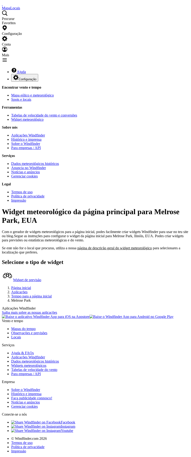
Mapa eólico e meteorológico (32, 95)
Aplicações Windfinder (28, 135)
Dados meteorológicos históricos (35, 164)
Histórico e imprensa (26, 139)
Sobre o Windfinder (25, 144)
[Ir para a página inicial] (2, 4)
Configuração (27, 79)
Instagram (68, 426)
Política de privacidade (27, 196)
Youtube (67, 431)
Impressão (18, 200)
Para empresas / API (26, 148)
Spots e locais (21, 99)
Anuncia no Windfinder (28, 168)
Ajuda (21, 72)
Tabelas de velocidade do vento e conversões (44, 115)
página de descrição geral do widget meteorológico (114, 248)
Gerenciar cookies (24, 176)
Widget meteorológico (27, 119)
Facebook (68, 422)
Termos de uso (22, 192)
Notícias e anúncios (25, 172)
